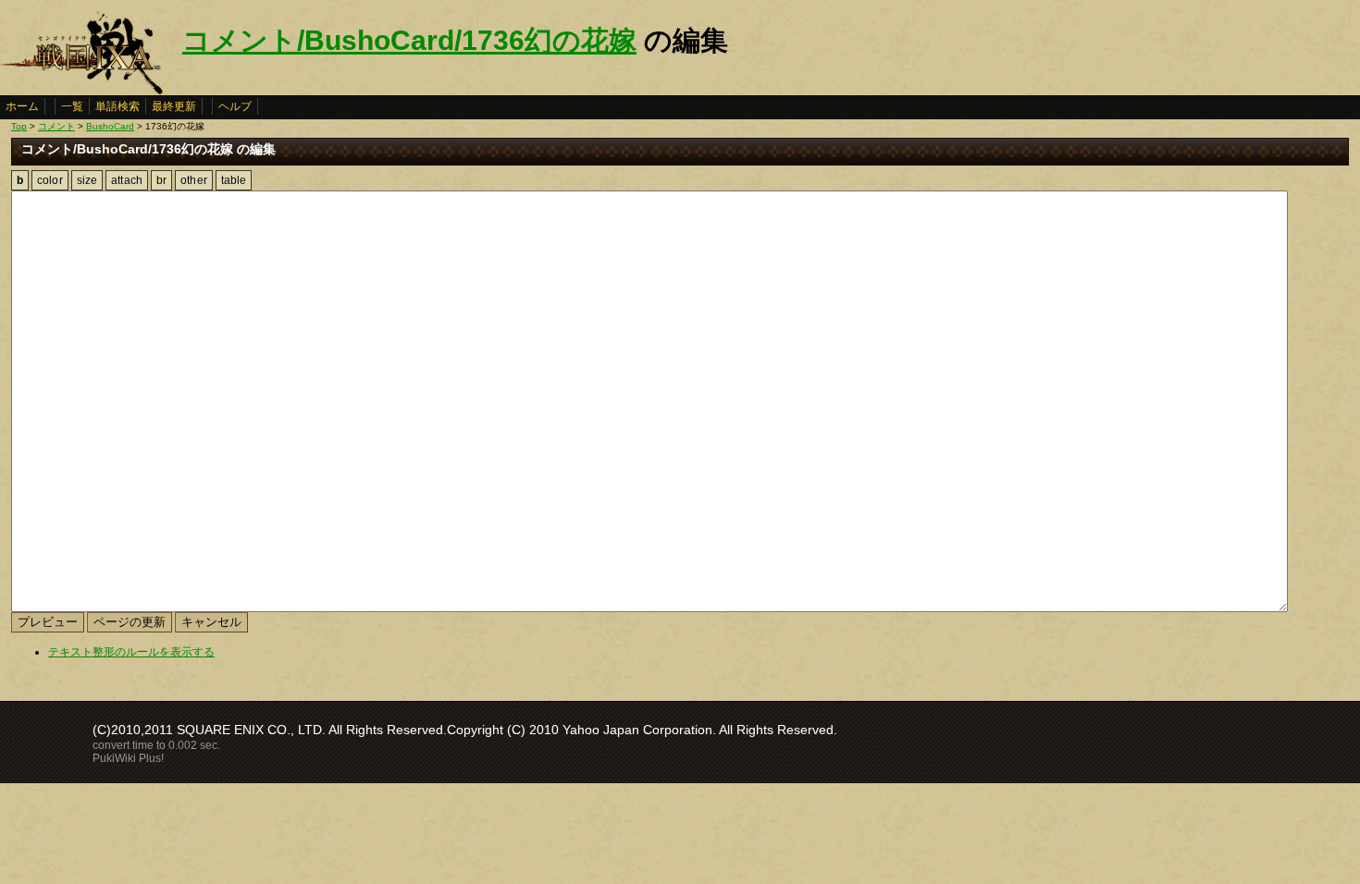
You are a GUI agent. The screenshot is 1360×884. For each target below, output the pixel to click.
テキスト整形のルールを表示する (131, 651)
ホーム (22, 106)
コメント (56, 126)
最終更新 (174, 106)
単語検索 (117, 106)
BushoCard (110, 126)
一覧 (72, 106)
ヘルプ (235, 106)
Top (19, 126)
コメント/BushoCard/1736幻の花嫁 (409, 40)
